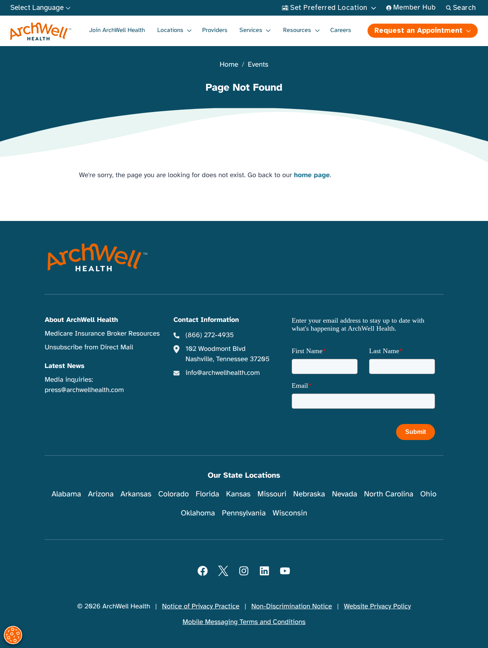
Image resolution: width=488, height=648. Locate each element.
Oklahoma (198, 513)
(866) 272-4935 (209, 335)
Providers (214, 30)
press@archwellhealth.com (84, 390)
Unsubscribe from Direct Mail (89, 347)
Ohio (428, 494)
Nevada (344, 494)
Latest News (64, 366)
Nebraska (309, 494)
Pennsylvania (244, 513)
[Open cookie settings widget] (13, 635)
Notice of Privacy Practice (200, 606)
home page (312, 175)
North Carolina (388, 494)
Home (229, 65)
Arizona (101, 494)
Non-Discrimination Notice (291, 606)
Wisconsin (290, 513)
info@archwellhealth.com (222, 373)
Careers (340, 30)
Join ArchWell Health (117, 30)
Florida (207, 494)
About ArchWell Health (81, 320)
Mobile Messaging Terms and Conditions (244, 622)
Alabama (66, 494)
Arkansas (135, 494)
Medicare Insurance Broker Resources (102, 334)
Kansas (238, 494)
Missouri (271, 494)
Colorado (173, 494)
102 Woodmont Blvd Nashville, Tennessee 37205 (227, 354)
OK (419, 630)
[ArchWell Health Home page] (41, 31)
